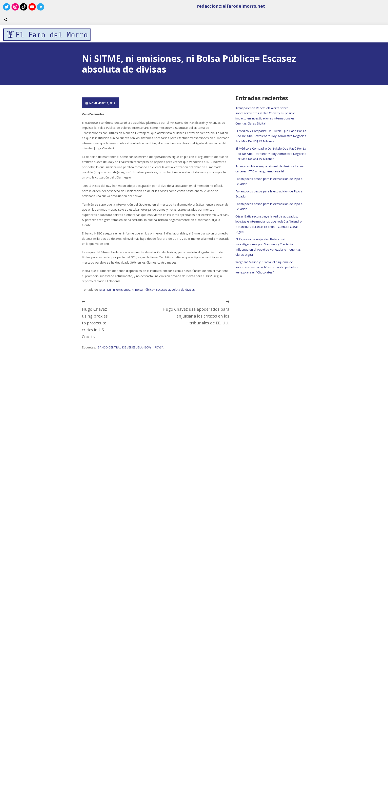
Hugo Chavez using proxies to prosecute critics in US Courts (95, 322)
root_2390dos (139, 103)
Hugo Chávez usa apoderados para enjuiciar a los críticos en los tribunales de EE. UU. (196, 316)
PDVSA (158, 347)
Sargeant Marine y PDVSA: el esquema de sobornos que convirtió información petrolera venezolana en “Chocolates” (266, 267)
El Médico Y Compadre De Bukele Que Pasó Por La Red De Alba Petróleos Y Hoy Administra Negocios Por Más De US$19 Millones (270, 136)
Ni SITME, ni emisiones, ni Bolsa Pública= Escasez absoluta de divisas (147, 289)
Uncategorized (176, 103)
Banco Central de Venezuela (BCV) (124, 347)
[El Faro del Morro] (47, 34)
